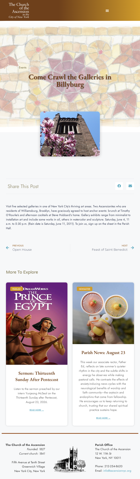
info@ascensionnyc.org (117, 471)
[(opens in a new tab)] (103, 313)
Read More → (37, 410)
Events (22, 67)
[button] (107, 10)
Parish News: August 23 (103, 352)
